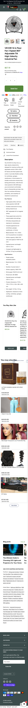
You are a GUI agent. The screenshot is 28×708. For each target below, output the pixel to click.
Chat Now (14, 116)
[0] (24, 9)
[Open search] (17, 9)
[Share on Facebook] (14, 126)
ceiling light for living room (9, 600)
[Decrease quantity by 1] (6, 81)
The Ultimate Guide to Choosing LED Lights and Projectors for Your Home (12, 560)
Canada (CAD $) (7, 673)
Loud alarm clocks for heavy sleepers (12, 594)
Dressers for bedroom (8, 578)
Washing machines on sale (9, 613)
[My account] (20, 9)
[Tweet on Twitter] (20, 126)
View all (23, 542)
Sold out (14, 89)
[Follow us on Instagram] (7, 682)
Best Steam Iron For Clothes (16, 609)
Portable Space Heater (18, 611)
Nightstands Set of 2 (11, 580)
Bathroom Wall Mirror (16, 587)
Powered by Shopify (7, 702)
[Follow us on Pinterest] (10, 682)
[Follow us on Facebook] (4, 682)
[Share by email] (14, 130)
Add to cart (11, 348)
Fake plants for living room (17, 592)
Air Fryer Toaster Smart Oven (17, 618)
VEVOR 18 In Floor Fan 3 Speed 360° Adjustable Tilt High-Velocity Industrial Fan (11, 323)
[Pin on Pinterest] (17, 126)
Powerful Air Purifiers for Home (10, 620)
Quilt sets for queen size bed (13, 576)
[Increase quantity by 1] (14, 81)
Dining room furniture (14, 572)
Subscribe (8, 666)
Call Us (15, 111)
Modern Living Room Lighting (15, 598)
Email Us (14, 120)
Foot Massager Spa (7, 611)
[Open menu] (4, 7)
